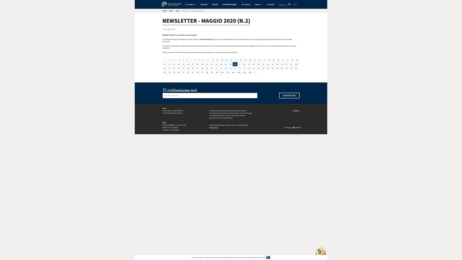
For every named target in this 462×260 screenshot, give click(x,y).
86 (287, 68)
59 (296, 64)
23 (264, 60)
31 (165, 64)
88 (296, 68)
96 (197, 72)
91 (174, 72)
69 (207, 68)
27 (283, 60)
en (297, 4)
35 (183, 64)
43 (221, 64)
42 (216, 64)
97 (202, 72)
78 (249, 68)
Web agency (288, 127)
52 (263, 64)
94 (188, 72)
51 (258, 64)
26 (278, 60)
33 (174, 64)
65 (188, 68)
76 (240, 68)
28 (288, 60)
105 (244, 72)
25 (273, 60)
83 (272, 68)
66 (193, 68)
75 (235, 68)
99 (211, 72)
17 (236, 60)
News (257, 4)
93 (183, 72)
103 (233, 72)
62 (174, 68)
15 (227, 60)
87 (291, 68)
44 (226, 64)
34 (179, 64)
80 (258, 68)
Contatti (270, 4)
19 (245, 60)
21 (255, 60)
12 (212, 60)
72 (221, 68)
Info (264, 258)
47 (240, 64)
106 (250, 72)
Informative (296, 110)
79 (254, 68)
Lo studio (189, 4)
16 (231, 60)
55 (277, 64)
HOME (164, 11)
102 (228, 72)
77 (244, 68)
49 (249, 64)
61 (169, 68)
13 (217, 60)
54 (272, 64)
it (294, 4)
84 (277, 68)
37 (193, 64)
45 (230, 64)
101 (222, 72)
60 (165, 68)
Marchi (215, 4)
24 (269, 60)
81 (263, 68)
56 (282, 64)
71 (216, 68)
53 (268, 64)
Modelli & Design (230, 4)
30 (297, 60)
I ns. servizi (245, 4)
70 (211, 68)
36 (188, 64)
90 (169, 72)
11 (208, 60)
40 (207, 64)
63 (179, 68)
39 (202, 64)
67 (197, 68)
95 (193, 72)
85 (282, 68)
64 (183, 68)
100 (216, 72)
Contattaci (289, 95)
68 (202, 68)
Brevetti (204, 4)
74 (230, 68)
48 (244, 64)
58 (291, 64)
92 (179, 72)
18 (241, 60)
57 (287, 64)
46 (235, 64)
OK (268, 258)
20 (250, 60)
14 (222, 60)
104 (239, 72)
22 (259, 60)
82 (268, 68)
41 (211, 64)
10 (203, 60)
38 (197, 64)
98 (207, 72)
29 (292, 60)
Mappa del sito (213, 127)
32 (169, 64)
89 (165, 72)
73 (226, 68)
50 (254, 64)
